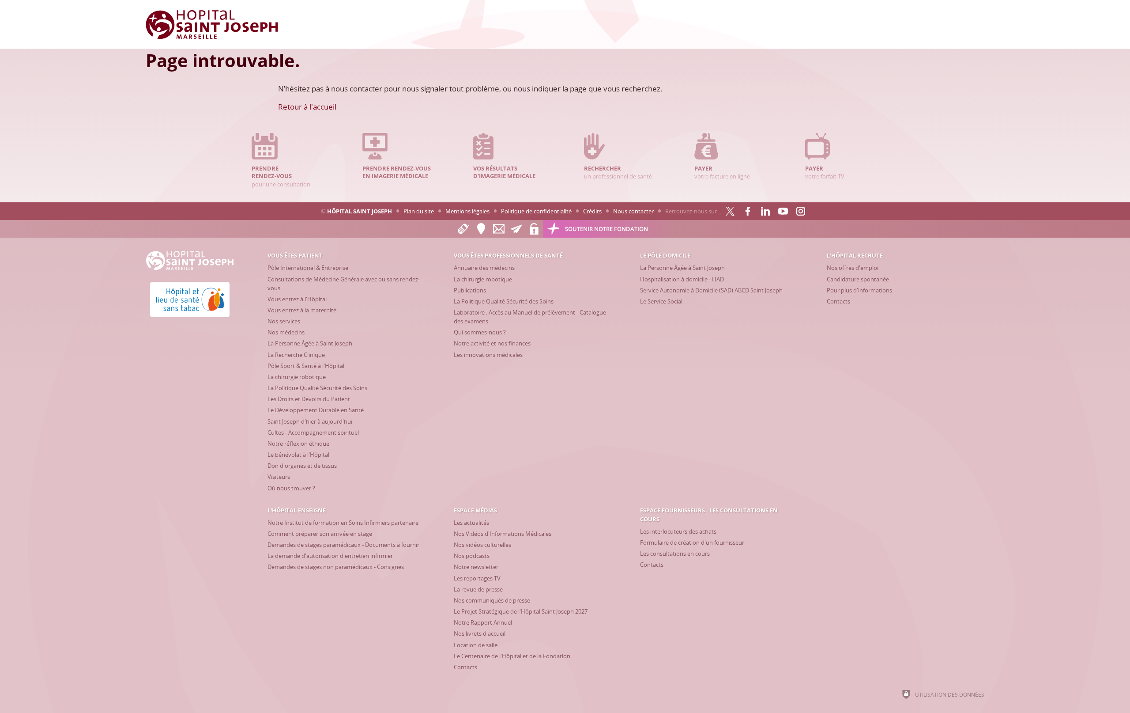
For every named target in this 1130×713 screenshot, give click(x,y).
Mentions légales (467, 211)
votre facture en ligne (722, 172)
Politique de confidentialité (536, 211)
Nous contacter (633, 211)
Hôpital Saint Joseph (359, 211)
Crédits (592, 211)
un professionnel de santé (618, 172)
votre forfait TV (824, 172)
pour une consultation (281, 176)
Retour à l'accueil (307, 107)
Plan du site (418, 211)
